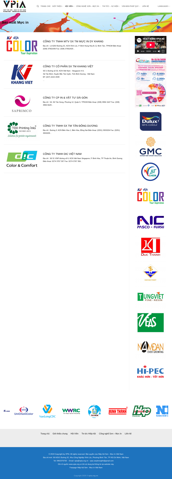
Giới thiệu (57, 6)
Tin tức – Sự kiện (110, 6)
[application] (150, 45)
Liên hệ (145, 6)
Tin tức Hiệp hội (89, 434)
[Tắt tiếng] (159, 51)
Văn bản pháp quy (130, 6)
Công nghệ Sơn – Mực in (87, 6)
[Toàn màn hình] (163, 51)
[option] (15, 411)
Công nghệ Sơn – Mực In (110, 434)
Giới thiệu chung (60, 434)
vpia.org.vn (93, 476)
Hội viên (69, 6)
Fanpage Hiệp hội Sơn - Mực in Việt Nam (86, 468)
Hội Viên (74, 434)
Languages (163, 6)
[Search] (38, 6)
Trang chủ (45, 6)
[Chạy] (138, 51)
